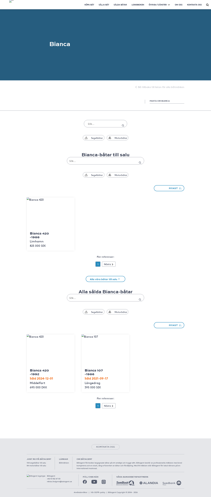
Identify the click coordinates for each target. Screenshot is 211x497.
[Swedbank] (172, 483)
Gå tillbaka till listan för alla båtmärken (161, 87)
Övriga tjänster (158, 4)
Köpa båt (89, 4)
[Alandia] (148, 483)
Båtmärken (64, 462)
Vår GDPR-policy (98, 492)
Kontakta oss (194, 4)
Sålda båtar (120, 4)
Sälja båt (104, 4)
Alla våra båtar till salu (103, 279)
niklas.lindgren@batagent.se (59, 481)
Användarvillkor (80, 492)
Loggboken (138, 4)
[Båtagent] (11, 1)
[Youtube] (94, 482)
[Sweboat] (125, 483)
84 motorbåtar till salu (36, 465)
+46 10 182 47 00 (53, 478)
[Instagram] (104, 482)
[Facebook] (85, 482)
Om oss (178, 4)
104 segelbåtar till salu (36, 462)
